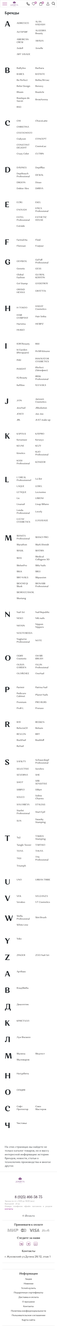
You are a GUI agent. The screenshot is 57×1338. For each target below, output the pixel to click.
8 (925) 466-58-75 (28, 4)
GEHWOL (22, 261)
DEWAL (39, 175)
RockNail (21, 740)
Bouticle (39, 92)
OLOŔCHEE (23, 673)
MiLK (19, 571)
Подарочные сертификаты (28, 1293)
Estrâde (21, 226)
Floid (38, 240)
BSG (19, 107)
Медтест (40, 1054)
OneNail (39, 673)
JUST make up (43, 420)
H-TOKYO (22, 308)
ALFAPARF (22, 32)
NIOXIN (21, 626)
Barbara (39, 68)
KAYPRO (39, 434)
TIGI (19, 858)
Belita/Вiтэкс (42, 80)
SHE (37, 775)
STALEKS (40, 805)
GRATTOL (40, 291)
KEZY (38, 446)
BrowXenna (41, 100)
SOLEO (21, 797)
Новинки (28, 1284)
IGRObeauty (23, 344)
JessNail (21, 408)
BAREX (20, 74)
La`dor (38, 479)
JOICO (20, 414)
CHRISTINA (23, 127)
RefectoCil (22, 728)
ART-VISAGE (23, 54)
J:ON (19, 400)
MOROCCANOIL (25, 592)
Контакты (28, 1306)
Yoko (19, 939)
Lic (18, 498)
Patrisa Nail (41, 687)
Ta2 (18, 838)
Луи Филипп (24, 1037)
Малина (21, 1054)
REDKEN (39, 722)
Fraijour (39, 246)
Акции (28, 1279)
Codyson (21, 139)
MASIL (20, 551)
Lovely (38, 512)
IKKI (37, 344)
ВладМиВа (22, 988)
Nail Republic (42, 612)
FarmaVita (22, 240)
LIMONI (39, 498)
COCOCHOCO (24, 133)
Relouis (39, 728)
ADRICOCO (23, 23)
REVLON (21, 734)
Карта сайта (28, 1320)
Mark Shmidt (42, 545)
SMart (38, 790)
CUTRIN (39, 154)
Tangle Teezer (24, 845)
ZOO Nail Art (42, 955)
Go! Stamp (22, 283)
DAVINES (22, 168)
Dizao (38, 182)
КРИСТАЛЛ (23, 1021)
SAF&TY (21, 761)
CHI (19, 121)
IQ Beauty (22, 378)
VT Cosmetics (42, 902)
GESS (38, 269)
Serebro (39, 769)
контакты (9, 1209)
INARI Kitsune (42, 351)
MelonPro (22, 565)
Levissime (40, 492)
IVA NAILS (40, 385)
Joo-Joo (39, 414)
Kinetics (21, 453)
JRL (18, 420)
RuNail (20, 746)
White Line (22, 925)
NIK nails (40, 618)
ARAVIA (39, 41)
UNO (19, 880)
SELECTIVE (23, 769)
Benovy (39, 86)
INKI (19, 360)
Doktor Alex (23, 188)
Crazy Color (23, 154)
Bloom (20, 92)
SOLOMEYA (23, 805)
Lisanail (21, 504)
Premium (21, 702)
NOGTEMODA (24, 633)
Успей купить (28, 1288)
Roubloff (39, 740)
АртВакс (21, 972)
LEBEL (38, 486)
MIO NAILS (22, 577)
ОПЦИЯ (21, 1090)
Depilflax (40, 168)
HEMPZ (39, 324)
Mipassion (40, 577)
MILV (38, 571)
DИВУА (39, 188)
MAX (19, 558)
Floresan (21, 246)
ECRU (20, 202)
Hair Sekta (40, 316)
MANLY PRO (41, 537)
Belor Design (23, 86)
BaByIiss (21, 68)
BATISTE (40, 74)
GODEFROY (41, 283)
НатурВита (23, 1074)
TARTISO (40, 845)
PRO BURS (41, 702)
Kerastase (22, 440)
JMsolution (41, 408)
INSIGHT (21, 369)
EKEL (38, 202)
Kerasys (39, 440)
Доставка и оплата (28, 1297)
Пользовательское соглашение (28, 1315)
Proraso (39, 708)
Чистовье (22, 1123)
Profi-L (20, 708)
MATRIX (39, 551)
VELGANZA (41, 896)
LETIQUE (21, 492)
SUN (19, 821)
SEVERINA (22, 775)
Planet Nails (41, 695)
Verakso (21, 902)
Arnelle (39, 48)
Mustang (21, 598)
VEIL (19, 896)
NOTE (38, 640)
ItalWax (21, 385)
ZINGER (21, 955)
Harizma (21, 324)
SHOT (20, 782)
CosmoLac (40, 146)
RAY (19, 722)
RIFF (37, 734)
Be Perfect (22, 80)
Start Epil (40, 812)
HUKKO (21, 330)
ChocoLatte (41, 121)
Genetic (21, 269)
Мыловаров (23, 1060)
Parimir (20, 687)
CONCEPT (41, 139)
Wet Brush (41, 917)
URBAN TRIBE (42, 880)
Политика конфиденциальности (28, 1311)
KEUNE (20, 446)
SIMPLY (21, 790)
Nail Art (21, 612)
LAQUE (20, 486)
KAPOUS (21, 434)
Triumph (21, 866)
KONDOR (40, 462)
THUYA (39, 851)
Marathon (22, 545)
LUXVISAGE (41, 520)
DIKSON (21, 182)
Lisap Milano (42, 504)
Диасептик (23, 1004)
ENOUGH (22, 210)
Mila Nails (40, 565)
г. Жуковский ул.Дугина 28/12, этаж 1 (28, 1257)
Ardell (20, 48)
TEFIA (20, 851)
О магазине (28, 1302)
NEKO (20, 618)
